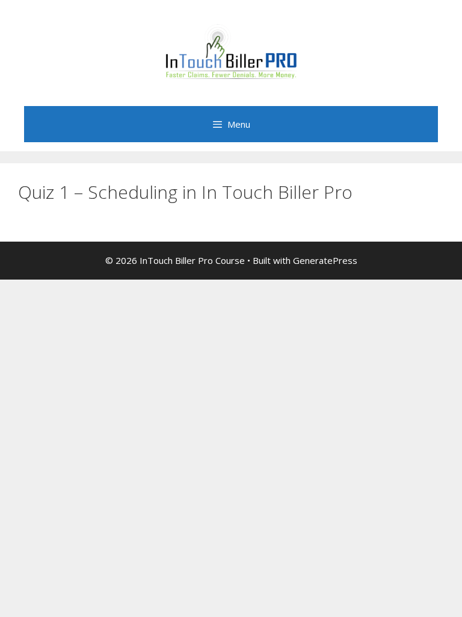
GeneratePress (325, 260)
